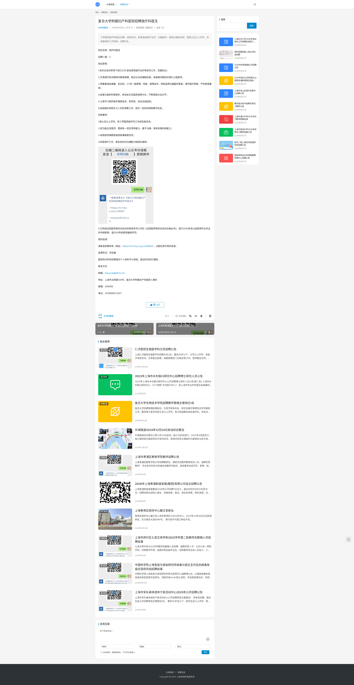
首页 (97, 12)
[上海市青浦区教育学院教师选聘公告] (115, 465)
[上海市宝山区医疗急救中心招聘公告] (226, 93)
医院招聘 (140, 27)
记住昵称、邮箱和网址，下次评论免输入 (118, 652)
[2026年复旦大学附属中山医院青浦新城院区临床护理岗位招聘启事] (226, 80)
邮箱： (142, 646)
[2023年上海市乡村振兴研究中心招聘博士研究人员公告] (115, 384)
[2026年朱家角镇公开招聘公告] (226, 67)
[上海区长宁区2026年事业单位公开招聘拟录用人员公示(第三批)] (226, 42)
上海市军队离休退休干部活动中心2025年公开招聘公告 (169, 592)
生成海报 (182, 316)
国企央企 (104, 485)
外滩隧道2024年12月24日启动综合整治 (159, 430)
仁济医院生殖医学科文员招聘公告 (155, 349)
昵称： (104, 646)
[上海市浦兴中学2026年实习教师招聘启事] (226, 119)
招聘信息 (124, 4)
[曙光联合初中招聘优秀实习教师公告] (226, 106)
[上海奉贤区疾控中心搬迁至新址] (115, 519)
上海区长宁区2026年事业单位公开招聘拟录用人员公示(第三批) (245, 41)
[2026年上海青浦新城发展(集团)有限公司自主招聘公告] (115, 492)
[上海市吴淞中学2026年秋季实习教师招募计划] (226, 132)
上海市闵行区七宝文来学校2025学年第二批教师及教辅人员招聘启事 (173, 539)
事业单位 (104, 350)
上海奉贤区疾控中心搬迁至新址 (154, 510)
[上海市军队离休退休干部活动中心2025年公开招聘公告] (115, 600)
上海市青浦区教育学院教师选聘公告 (157, 457)
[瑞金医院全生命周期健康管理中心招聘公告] (226, 158)
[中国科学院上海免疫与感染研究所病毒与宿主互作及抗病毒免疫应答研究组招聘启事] (115, 573)
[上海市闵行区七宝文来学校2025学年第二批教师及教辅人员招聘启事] (115, 546)
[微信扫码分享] (190, 315)
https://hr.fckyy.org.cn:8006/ (137, 246)
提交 (205, 652)
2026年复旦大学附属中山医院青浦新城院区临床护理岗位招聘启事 (245, 80)
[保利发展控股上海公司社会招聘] (226, 54)
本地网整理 (103, 27)
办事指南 (110, 4)
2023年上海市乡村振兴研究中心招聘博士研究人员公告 (169, 376)
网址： (180, 646)
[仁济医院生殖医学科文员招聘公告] (115, 357)
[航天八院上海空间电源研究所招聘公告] (226, 145)
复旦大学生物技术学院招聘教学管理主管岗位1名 (164, 403)
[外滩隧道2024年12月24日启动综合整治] (115, 438)
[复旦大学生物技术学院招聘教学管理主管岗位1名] (115, 411)
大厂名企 (104, 431)
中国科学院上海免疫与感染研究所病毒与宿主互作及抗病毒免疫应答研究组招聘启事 (172, 567)
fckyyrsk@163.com (115, 273)
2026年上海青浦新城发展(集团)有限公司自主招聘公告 (168, 483)
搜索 (223, 19)
